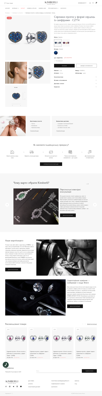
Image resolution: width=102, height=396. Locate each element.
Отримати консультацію (51, 164)
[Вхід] (90, 3)
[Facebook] (6, 387)
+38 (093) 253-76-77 (82, 3)
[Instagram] (9, 387)
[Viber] (17, 387)
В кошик (64, 65)
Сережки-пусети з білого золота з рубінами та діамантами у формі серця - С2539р (16, 353)
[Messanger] (21, 387)
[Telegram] (13, 387)
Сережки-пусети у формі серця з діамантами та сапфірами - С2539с (39, 353)
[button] (7, 205)
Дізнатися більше (34, 131)
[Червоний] (66, 42)
